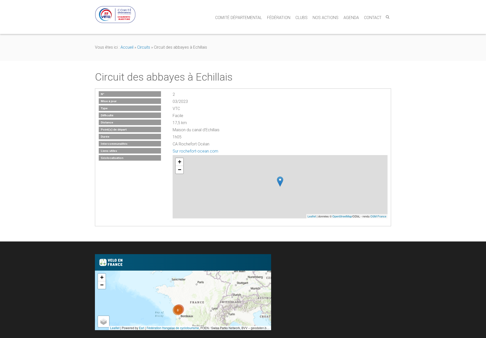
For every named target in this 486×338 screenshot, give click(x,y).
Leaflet (312, 216)
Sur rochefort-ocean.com (195, 151)
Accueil (126, 47)
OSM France (378, 216)
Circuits (143, 47)
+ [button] (179, 162)
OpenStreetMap (342, 216)
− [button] (179, 169)
